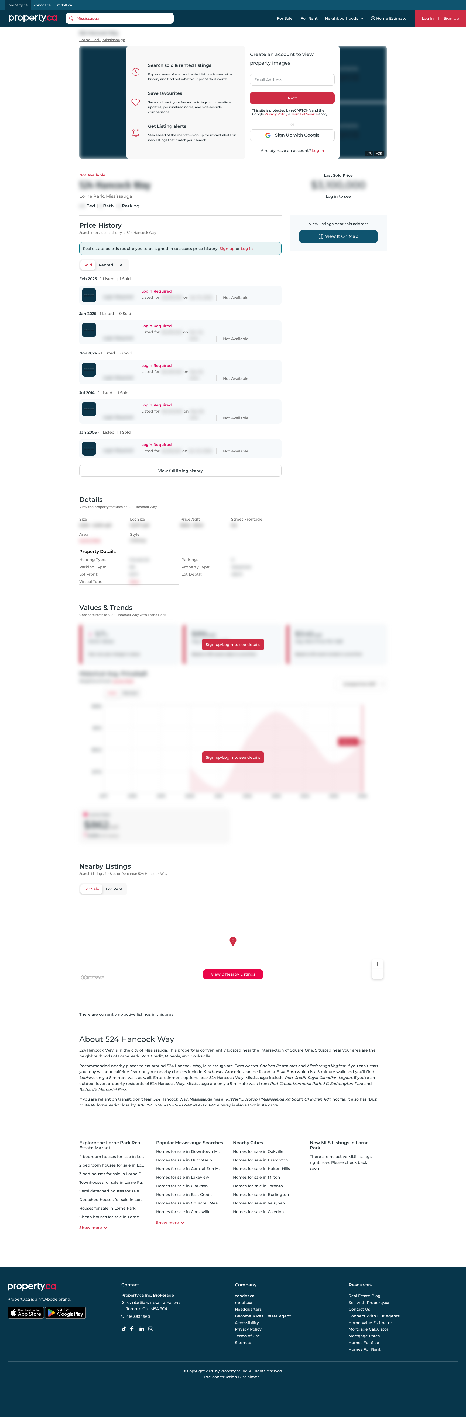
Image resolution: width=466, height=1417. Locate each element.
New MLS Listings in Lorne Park (339, 1145)
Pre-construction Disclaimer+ (233, 1376)
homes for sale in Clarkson (182, 1185)
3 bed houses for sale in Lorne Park (113, 1173)
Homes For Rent (365, 1349)
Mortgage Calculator (368, 1329)
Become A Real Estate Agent (263, 1316)
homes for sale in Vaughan (259, 1203)
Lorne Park (90, 40)
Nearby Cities (248, 1142)
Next (292, 98)
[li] (143, 1329)
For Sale (285, 18)
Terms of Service (304, 114)
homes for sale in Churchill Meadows (192, 1203)
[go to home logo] (32, 1287)
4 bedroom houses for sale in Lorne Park (118, 1156)
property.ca (18, 5)
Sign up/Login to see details (233, 644)
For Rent (309, 18)
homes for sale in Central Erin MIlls (190, 1168)
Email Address (265, 78)
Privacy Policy (276, 114)
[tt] (125, 1329)
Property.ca (19, 1299)
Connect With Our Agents (374, 1316)
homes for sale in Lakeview (182, 1177)
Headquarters (248, 1309)
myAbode (47, 1299)
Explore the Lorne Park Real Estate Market (110, 1145)
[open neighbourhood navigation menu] (362, 18)
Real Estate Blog (365, 1296)
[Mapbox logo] (93, 977)
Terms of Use (247, 1336)
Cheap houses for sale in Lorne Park (114, 1216)
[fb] (134, 1329)
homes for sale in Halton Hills (261, 1168)
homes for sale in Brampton (260, 1160)
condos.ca (42, 5)
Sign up (227, 248)
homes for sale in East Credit (184, 1194)
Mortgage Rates (364, 1336)
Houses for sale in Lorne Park (107, 1208)
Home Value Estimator (370, 1322)
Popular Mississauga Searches (189, 1142)
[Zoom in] (377, 964)
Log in (318, 150)
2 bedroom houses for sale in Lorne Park (118, 1165)
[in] (152, 1329)
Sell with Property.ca (369, 1302)
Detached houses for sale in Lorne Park (117, 1199)
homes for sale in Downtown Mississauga (196, 1151)
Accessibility (247, 1322)
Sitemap (243, 1342)
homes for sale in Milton (256, 1177)
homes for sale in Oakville (258, 1151)
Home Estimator (392, 18)
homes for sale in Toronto (258, 1185)
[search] (120, 18)
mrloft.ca (64, 5)
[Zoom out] (377, 974)
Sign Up (451, 18)
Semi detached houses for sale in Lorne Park (122, 1191)
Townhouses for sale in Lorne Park (112, 1182)
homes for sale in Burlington (261, 1194)
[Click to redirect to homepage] (33, 18)
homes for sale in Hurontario (184, 1160)
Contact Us (359, 1309)
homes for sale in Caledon (258, 1211)
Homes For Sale (364, 1342)
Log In (428, 18)
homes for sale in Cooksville (183, 1211)
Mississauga (113, 40)
